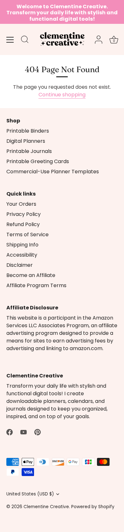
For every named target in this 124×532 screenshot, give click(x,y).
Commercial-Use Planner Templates (52, 171)
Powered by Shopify (92, 507)
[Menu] (10, 40)
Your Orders (21, 204)
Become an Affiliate (30, 275)
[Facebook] (9, 431)
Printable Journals (29, 151)
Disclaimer (19, 265)
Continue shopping (62, 94)
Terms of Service (27, 234)
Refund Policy (23, 224)
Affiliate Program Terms (36, 285)
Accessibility (21, 255)
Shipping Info (22, 244)
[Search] (25, 40)
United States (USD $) (30, 494)
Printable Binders (27, 131)
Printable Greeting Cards (37, 161)
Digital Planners (25, 141)
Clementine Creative (46, 507)
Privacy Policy (23, 214)
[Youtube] (23, 431)
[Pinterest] (37, 431)
